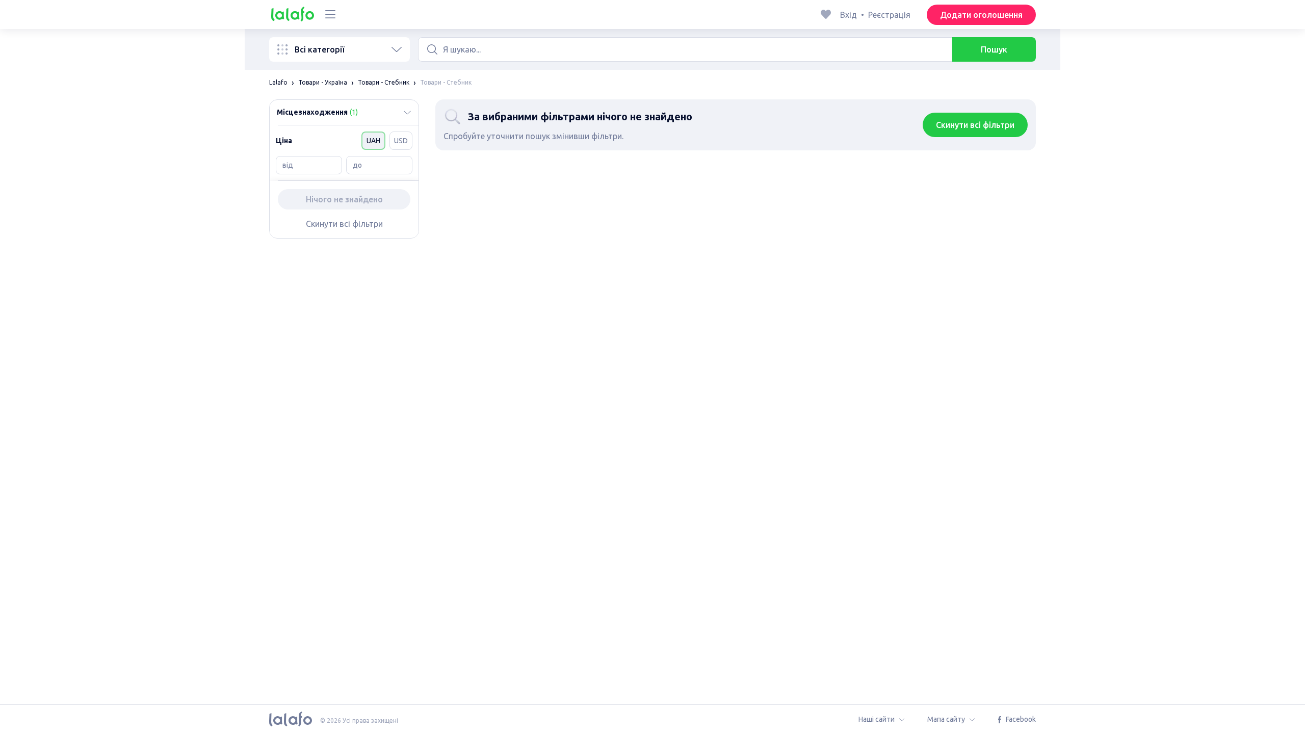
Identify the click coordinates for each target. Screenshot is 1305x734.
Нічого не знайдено (344, 199)
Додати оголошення (981, 14)
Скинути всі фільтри (344, 223)
